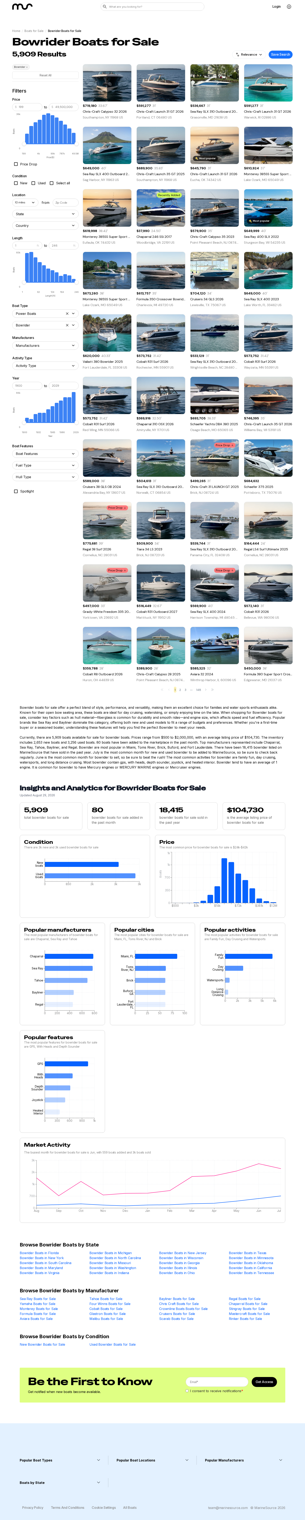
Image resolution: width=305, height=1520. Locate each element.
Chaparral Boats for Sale (248, 1304)
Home (16, 31)
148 (198, 690)
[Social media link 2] (34, 1439)
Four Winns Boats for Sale (110, 1304)
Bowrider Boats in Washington (112, 1268)
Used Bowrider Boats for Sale (112, 1344)
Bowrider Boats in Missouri (110, 1263)
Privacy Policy (32, 1507)
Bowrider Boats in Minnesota (251, 1258)
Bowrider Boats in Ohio (177, 1273)
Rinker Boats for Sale (245, 1319)
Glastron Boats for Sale (107, 1314)
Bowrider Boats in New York (42, 1258)
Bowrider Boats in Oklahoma (251, 1263)
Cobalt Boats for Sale (106, 1309)
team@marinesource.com (228, 1508)
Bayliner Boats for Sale (177, 1299)
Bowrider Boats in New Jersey (182, 1253)
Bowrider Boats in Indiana (109, 1273)
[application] (85, 873)
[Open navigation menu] (289, 6)
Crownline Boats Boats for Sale (183, 1309)
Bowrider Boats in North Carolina (115, 1258)
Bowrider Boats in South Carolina (45, 1263)
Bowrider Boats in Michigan (110, 1253)
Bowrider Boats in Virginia (39, 1273)
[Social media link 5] (69, 1439)
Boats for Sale (33, 31)
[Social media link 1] (23, 1439)
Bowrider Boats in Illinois (178, 1268)
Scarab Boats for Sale (176, 1319)
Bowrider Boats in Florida (39, 1253)
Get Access (264, 1382)
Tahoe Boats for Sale (105, 1299)
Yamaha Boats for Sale (37, 1304)
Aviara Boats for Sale (36, 1319)
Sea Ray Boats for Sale (38, 1299)
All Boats (129, 1507)
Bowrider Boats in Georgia (179, 1263)
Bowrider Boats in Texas (247, 1253)
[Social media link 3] (46, 1439)
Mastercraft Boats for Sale (249, 1314)
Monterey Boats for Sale (39, 1309)
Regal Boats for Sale (245, 1299)
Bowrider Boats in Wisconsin (181, 1258)
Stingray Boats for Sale (247, 1309)
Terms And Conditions (67, 1507)
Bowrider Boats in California (250, 1268)
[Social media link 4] (58, 1439)
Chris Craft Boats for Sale (179, 1304)
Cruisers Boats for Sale (177, 1314)
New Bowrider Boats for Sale (42, 1344)
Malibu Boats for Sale (106, 1319)
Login (276, 6)
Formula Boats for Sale (38, 1314)
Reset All (45, 75)
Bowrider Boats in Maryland (41, 1268)
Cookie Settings (104, 1507)
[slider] (24, 144)
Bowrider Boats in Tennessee (251, 1273)
